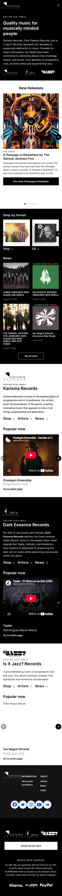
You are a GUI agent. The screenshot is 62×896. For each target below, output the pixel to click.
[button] (25, 203)
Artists (23, 418)
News (39, 418)
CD (34, 248)
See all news (31, 356)
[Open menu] (58, 5)
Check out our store (31, 845)
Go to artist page (13, 488)
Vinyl (6, 248)
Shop (7, 418)
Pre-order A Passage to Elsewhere (31, 181)
